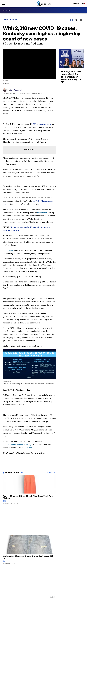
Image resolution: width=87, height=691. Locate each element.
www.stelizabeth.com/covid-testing (17, 444)
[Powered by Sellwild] (53, 597)
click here (28, 447)
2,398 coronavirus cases (41, 124)
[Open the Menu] (4, 3)
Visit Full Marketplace (49, 472)
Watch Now (78, 4)
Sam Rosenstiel (16, 90)
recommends (42, 212)
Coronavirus (10, 20)
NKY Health (8, 250)
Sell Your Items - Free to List (29, 473)
